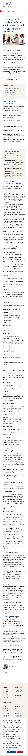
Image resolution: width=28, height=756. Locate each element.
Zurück (6, 672)
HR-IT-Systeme (6, 710)
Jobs (16, 708)
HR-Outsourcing (6, 713)
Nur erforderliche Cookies (11, 751)
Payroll (16, 710)
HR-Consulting (6, 715)
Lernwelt (5, 716)
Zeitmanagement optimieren (10, 90)
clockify (13, 62)
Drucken (24, 11)
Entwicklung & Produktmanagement (19, 714)
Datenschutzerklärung (12, 747)
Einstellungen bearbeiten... (7, 749)
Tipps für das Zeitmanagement (10, 97)
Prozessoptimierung (7, 248)
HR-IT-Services (6, 712)
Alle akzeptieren (19, 751)
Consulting (17, 712)
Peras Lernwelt (19, 611)
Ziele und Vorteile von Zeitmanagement (12, 88)
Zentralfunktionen (18, 716)
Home (4, 11)
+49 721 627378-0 (7, 697)
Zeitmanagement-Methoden (10, 92)
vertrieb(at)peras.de (7, 700)
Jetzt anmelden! (18, 698)
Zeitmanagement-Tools (9, 94)
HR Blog (8, 11)
